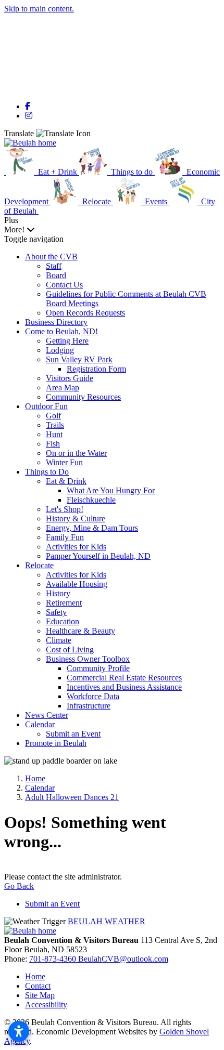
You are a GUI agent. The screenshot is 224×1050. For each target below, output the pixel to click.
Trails (55, 425)
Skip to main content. (39, 8)
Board (56, 275)
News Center (46, 715)
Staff (53, 265)
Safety (56, 612)
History (58, 593)
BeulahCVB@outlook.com (123, 958)
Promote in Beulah (55, 743)
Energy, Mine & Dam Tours (92, 527)
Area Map (62, 387)
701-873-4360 (53, 958)
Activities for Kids (76, 546)
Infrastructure (88, 705)
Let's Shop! (64, 509)
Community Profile (98, 668)
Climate (58, 640)
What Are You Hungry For (111, 490)
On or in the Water (76, 453)
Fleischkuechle (91, 499)
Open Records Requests (85, 312)
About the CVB (51, 256)
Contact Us (64, 284)
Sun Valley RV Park (79, 359)
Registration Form (96, 368)
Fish (53, 443)
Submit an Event (73, 733)
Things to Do (47, 471)
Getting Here (67, 340)
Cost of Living (70, 649)
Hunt (54, 434)
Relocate (39, 565)
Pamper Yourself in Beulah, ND (98, 556)
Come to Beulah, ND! (61, 331)
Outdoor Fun (46, 406)
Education (62, 621)
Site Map (40, 995)
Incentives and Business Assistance (124, 686)
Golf (53, 415)
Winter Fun (64, 462)
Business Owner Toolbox (88, 658)
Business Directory (56, 322)
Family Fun (65, 537)
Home (35, 976)
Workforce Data (93, 696)
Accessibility (46, 1004)
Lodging (60, 350)
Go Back (19, 886)
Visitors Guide (69, 378)
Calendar (40, 724)
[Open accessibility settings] (18, 1031)
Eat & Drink (66, 481)
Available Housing (76, 584)
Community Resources (83, 396)
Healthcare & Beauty (80, 630)
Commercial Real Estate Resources (124, 677)
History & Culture (75, 518)
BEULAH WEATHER (106, 921)
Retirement (64, 602)
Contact (38, 985)
